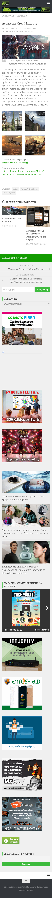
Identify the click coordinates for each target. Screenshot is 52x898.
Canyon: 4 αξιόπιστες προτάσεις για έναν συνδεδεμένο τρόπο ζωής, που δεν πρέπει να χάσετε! (25, 533)
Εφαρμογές (8, 16)
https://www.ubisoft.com (14, 162)
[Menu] (48, 3)
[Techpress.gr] (22, 829)
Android (15, 189)
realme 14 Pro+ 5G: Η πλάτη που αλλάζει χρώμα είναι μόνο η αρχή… (23, 498)
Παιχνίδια (21, 16)
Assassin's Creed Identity (29, 189)
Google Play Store (9, 193)
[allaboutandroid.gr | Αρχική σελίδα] (6, 3)
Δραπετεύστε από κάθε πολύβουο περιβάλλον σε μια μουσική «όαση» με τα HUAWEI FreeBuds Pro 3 (23, 569)
